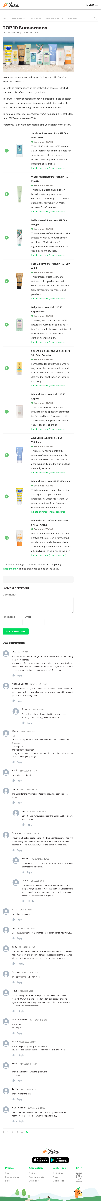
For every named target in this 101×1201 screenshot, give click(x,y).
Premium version (37, 1177)
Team (7, 1173)
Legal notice (58, 1181)
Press (55, 1177)
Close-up (35, 18)
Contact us (57, 1173)
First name (9, 616)
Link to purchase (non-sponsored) (48, 168)
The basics (18, 18)
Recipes (72, 18)
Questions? (34, 1181)
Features (33, 1173)
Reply (19, 675)
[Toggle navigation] (92, 5)
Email (28, 616)
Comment (10, 594)
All (5, 18)
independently (10, 568)
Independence (12, 1177)
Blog (7, 1181)
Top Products (54, 18)
